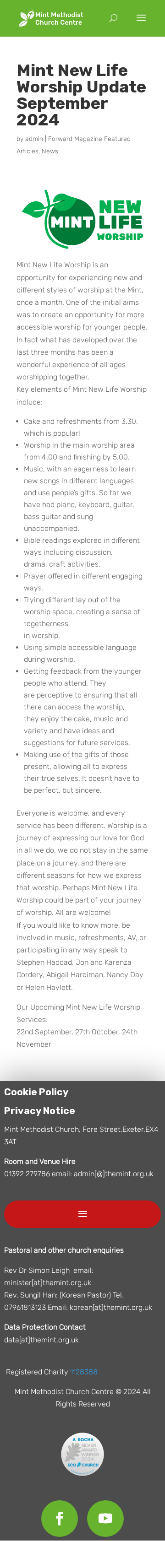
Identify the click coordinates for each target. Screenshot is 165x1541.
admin (34, 139)
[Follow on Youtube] (105, 1518)
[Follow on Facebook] (59, 1518)
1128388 (84, 1372)
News (50, 151)
